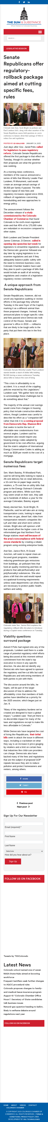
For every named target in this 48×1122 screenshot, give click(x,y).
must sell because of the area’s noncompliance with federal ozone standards (23, 538)
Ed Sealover (19, 143)
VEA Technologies (31, 1119)
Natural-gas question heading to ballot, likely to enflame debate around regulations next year (23, 1010)
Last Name (10, 845)
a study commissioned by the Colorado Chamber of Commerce (20, 215)
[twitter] (24, 2)
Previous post (26, 803)
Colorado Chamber (15, 1108)
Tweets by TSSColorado (16, 956)
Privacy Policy (27, 1117)
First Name (10, 836)
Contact (33, 1105)
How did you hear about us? (18, 855)
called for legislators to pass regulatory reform (23, 150)
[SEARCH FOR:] (24, 38)
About (14, 1105)
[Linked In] (29, 2)
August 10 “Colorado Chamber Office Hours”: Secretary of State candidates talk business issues (23, 999)
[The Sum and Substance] (24, 16)
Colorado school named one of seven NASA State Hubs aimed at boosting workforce (22, 973)
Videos (23, 1105)
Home (6, 1105)
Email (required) (13, 827)
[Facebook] (19, 2)
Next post (22, 807)
